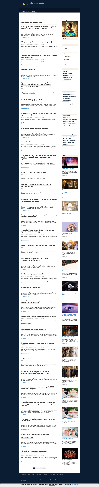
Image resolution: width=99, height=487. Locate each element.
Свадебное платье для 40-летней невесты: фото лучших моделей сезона (39, 200)
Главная (24, 9)
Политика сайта (39, 474)
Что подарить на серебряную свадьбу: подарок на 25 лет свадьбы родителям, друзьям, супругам (38, 157)
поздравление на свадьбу (67, 117)
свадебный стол (72, 140)
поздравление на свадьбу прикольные (69, 123)
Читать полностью (25, 37)
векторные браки (66, 81)
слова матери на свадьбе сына (68, 146)
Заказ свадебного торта (67, 418)
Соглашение (46, 474)
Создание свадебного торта (67, 398)
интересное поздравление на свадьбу (69, 88)
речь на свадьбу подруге (67, 138)
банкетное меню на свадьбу (67, 73)
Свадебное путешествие (67, 250)
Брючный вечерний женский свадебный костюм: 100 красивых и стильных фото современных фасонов (36, 84)
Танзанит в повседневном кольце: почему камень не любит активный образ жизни (69, 315)
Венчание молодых (28, 69)
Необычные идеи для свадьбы (32, 274)
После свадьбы (25, 11)
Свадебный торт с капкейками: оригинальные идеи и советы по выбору (38, 231)
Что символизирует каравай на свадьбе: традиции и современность (36, 259)
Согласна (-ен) (52, 485)
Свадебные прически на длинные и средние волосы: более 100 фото (37, 302)
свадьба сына (65, 144)
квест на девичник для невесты (68, 92)
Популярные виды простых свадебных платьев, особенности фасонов (39, 216)
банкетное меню (65, 71)
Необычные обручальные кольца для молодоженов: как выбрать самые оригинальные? (35, 435)
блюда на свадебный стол (67, 77)
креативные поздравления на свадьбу (69, 96)
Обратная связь (31, 474)
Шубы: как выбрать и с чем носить (69, 357)
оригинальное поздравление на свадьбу (69, 111)
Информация (33, 11)
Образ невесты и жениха (33, 9)
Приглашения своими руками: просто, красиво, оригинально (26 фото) (38, 114)
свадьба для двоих (70, 142)
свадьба (64, 142)
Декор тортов (26, 358)
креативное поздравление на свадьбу (69, 94)
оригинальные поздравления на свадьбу (70, 113)
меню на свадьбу (66, 102)
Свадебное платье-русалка (31, 287)
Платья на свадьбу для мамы (32, 100)
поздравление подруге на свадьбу (68, 125)
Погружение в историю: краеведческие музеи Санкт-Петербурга (68, 191)
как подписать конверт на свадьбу (68, 90)
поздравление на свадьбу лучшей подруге (70, 119)
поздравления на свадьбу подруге (68, 132)
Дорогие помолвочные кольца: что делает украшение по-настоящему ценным (69, 293)
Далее (44, 468)
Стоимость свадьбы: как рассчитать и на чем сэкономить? (38, 420)
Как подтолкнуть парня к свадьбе (33, 330)
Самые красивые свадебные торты (34, 128)
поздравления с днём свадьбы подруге (69, 134)
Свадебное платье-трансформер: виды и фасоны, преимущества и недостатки (36, 372)
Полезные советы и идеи (45, 9)
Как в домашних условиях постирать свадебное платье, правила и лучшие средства (39, 27)
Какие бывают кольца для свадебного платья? (38, 245)
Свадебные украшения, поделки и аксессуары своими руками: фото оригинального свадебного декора (39, 403)
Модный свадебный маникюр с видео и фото (38, 42)
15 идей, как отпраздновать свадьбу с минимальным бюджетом (35, 452)
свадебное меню (65, 140)
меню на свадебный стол (67, 100)
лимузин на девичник (66, 98)
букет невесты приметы (67, 79)
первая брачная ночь (66, 115)
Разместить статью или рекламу (57, 474)
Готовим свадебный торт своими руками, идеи (38, 316)
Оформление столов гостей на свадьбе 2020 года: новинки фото (37, 388)
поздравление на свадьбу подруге (68, 121)
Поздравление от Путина (67, 233)
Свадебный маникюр (29, 142)
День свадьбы (66, 9)
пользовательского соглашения (46, 482)
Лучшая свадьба (37, 3)
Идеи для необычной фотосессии (33, 172)
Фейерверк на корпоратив (67, 459)
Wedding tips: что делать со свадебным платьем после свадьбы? (39, 56)
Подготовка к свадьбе (56, 9)
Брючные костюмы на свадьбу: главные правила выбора (36, 185)
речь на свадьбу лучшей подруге (68, 136)
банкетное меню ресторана (67, 75)
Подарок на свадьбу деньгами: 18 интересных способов (38, 344)
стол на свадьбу (65, 148)
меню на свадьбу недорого (67, 104)
